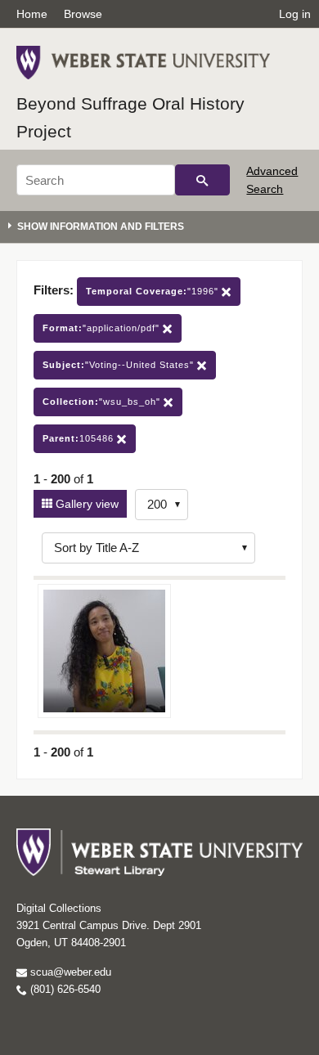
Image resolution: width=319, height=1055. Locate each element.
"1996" (154, 291)
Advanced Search (272, 179)
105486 (80, 438)
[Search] (202, 179)
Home (31, 13)
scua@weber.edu (69, 972)
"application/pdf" (103, 328)
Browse (83, 13)
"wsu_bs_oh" (103, 401)
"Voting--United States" (120, 365)
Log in (295, 13)
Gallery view (85, 503)
